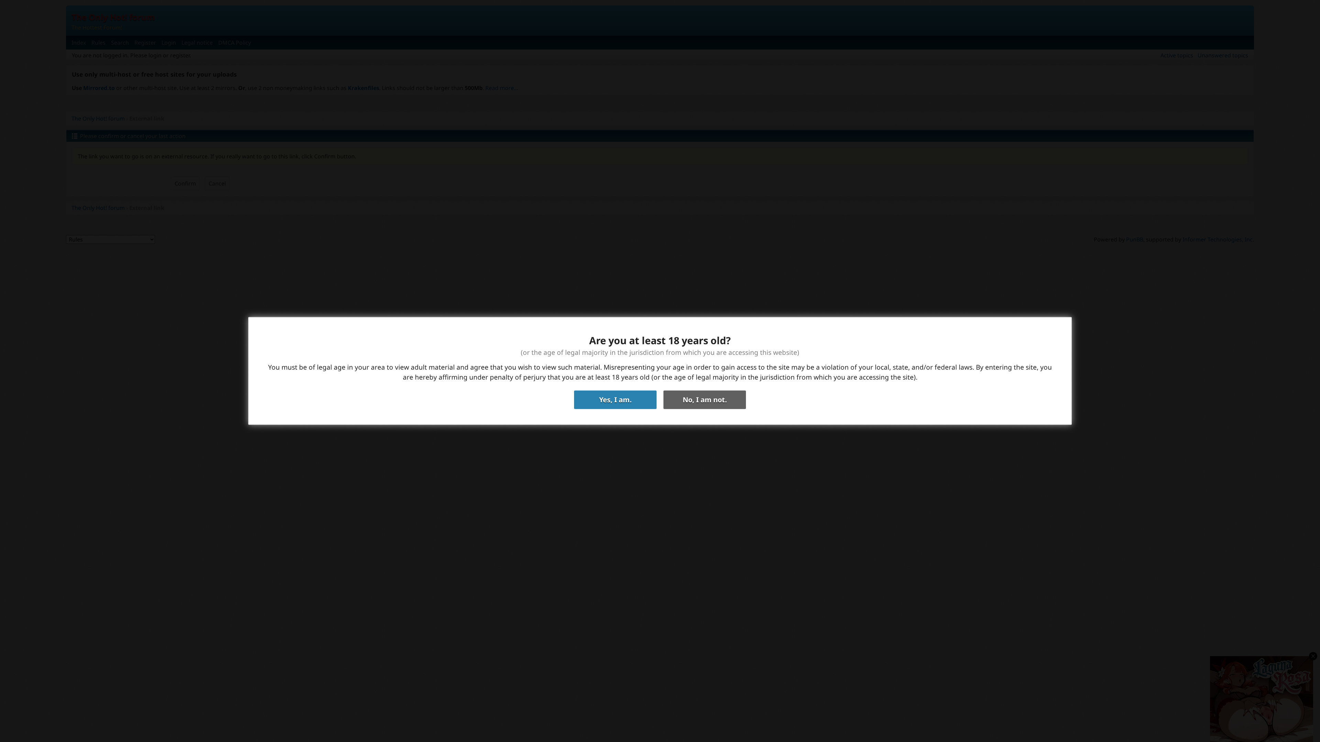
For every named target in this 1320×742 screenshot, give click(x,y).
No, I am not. (705, 399)
